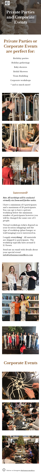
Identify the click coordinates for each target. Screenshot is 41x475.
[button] (2, 3)
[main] (20, 17)
